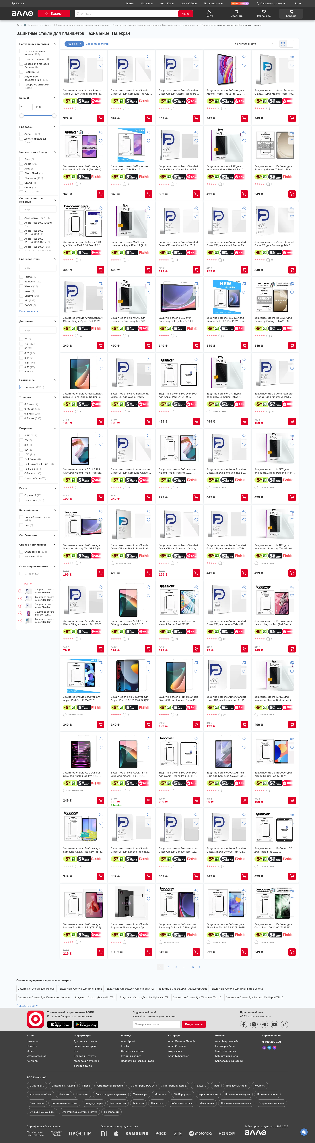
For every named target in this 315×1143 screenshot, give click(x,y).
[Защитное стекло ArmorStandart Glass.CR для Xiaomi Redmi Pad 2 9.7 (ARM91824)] (275, 69)
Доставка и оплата (85, 1041)
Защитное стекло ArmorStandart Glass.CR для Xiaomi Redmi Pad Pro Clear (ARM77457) (226, 244)
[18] (172, 260)
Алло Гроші (128, 1041)
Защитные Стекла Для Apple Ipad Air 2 (130, 988)
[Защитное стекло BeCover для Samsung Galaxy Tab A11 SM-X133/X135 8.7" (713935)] (275, 297)
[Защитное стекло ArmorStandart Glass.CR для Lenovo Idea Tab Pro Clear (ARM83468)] (131, 827)
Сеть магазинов (36, 1055)
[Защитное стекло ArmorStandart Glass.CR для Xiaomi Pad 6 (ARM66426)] (131, 372)
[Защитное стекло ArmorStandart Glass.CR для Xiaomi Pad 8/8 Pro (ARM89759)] (179, 145)
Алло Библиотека (178, 1055)
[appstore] (59, 1024)
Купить (100, 118)
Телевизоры (140, 1094)
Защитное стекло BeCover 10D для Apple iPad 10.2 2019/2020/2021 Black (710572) (273, 850)
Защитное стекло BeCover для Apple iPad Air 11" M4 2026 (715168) (81, 698)
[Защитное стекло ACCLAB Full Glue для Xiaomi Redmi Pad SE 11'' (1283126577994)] (83, 448)
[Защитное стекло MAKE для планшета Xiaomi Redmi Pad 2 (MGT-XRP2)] (227, 145)
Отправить (78, 13)
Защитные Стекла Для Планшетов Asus (182, 988)
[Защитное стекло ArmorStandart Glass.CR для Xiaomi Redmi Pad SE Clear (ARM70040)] (179, 676)
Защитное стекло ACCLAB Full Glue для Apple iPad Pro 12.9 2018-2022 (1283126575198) (81, 774)
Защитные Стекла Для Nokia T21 (94, 997)
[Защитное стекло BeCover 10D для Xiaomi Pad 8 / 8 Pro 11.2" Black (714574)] (83, 221)
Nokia (29, 291)
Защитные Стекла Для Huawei (36, 988)
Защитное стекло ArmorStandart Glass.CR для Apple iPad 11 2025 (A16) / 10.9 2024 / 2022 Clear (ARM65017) (83, 319)
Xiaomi (31, 286)
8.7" (29, 367)
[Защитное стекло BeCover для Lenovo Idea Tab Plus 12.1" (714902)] (131, 145)
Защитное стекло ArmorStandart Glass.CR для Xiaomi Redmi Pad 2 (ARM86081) (45, 591)
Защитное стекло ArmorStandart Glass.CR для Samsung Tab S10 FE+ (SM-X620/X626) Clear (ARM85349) (226, 471)
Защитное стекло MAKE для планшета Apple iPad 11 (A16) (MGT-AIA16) (129, 244)
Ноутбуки (259, 1085)
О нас (30, 1051)
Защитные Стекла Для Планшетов (81, 988)
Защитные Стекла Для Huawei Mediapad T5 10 (254, 997)
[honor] (227, 1134)
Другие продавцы (35, 140)
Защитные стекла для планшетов (180, 25)
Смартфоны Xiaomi (63, 1085)
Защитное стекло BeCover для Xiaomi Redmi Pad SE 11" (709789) (177, 623)
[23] (124, 487)
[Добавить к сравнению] (100, 56)
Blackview (33, 178)
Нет (28, 525)
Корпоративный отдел (229, 1060)
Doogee (31, 192)
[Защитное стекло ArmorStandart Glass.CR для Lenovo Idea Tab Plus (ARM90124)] (227, 524)
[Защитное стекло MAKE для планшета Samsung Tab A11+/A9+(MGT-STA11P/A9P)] (275, 524)
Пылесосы (157, 1103)
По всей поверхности (37, 519)
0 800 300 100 (271, 1041)
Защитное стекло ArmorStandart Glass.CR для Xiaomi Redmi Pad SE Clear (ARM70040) (178, 698)
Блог (76, 1051)
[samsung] (137, 1134)
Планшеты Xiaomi (236, 1085)
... (184, 967)
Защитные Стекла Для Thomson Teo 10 (197, 997)
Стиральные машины (271, 1103)
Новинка (31, 71)
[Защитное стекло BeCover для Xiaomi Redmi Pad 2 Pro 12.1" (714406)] (227, 69)
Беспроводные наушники (111, 1094)
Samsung (32, 281)
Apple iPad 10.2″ (37, 246)
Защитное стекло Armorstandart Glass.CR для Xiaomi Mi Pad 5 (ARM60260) (273, 395)
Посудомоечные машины (236, 1103)
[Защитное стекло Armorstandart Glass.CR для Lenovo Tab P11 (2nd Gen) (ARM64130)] (179, 827)
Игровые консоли (267, 1094)
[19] (172, 487)
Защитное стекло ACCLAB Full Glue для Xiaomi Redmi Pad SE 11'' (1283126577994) (82, 471)
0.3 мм (32, 413)
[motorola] (200, 1134)
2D (28, 440)
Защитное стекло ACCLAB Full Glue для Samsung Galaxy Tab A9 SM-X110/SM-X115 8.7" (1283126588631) (227, 774)
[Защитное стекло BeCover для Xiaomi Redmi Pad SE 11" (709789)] (179, 600)
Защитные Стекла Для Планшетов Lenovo (237, 988)
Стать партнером (226, 1051)
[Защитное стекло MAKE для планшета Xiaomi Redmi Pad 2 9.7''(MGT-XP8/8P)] (275, 676)
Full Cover (32, 459)
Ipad (216, 1085)
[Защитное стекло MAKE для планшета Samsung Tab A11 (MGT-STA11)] (227, 372)
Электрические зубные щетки (79, 1111)
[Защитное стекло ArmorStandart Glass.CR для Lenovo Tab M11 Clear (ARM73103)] (227, 600)
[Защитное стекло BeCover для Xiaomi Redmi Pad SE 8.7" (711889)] (275, 751)
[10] (220, 715)
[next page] (199, 967)
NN (29, 300)
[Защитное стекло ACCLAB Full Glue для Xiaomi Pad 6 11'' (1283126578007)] (131, 751)
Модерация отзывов (86, 1060)
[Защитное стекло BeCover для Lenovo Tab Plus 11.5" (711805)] (83, 903)
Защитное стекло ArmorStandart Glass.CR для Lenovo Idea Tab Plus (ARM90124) (226, 547)
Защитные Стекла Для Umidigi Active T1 (144, 997)
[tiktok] (284, 1024)
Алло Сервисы (177, 1046)
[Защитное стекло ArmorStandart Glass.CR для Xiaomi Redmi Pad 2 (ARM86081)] (83, 69)
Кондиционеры (94, 1103)
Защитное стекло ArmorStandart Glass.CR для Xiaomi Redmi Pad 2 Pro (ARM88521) (45, 606)
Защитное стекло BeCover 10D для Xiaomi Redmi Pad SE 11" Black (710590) (178, 774)
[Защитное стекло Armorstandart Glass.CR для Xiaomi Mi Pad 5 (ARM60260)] (275, 372)
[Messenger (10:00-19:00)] (274, 1047)
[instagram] (254, 1024)
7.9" (29, 343)
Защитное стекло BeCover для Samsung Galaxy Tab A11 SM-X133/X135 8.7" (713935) (273, 319)
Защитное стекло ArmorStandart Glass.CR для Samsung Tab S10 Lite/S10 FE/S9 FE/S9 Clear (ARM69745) (274, 244)
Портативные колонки (64, 1103)
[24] (172, 639)
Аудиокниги (175, 1051)
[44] (124, 411)
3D (28, 444)
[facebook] (243, 1024)
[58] (172, 715)
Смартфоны (37, 1085)
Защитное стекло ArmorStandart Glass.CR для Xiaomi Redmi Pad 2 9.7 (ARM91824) (45, 621)
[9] (77, 184)
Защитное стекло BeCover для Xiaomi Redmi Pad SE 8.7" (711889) (273, 774)
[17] (172, 866)
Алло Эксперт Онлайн (181, 1041)
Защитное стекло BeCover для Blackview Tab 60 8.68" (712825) (226, 926)
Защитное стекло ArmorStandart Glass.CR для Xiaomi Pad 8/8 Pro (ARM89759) (179, 168)
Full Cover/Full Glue (39, 463)
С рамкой (33, 495)
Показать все (27, 311)
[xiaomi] (104, 1134)
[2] (124, 108)
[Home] (18, 25)
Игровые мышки (208, 1094)
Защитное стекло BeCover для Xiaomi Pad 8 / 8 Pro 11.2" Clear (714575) (226, 319)
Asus (29, 168)
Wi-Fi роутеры (182, 1094)
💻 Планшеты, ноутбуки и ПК (39, 25)
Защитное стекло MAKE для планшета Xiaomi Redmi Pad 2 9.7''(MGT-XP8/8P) (272, 698)
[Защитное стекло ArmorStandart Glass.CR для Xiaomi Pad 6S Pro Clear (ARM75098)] (227, 676)
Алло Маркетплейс (227, 1041)
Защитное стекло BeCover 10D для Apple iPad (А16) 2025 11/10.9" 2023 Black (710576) (178, 395)
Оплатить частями (132, 1051)
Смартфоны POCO (142, 1085)
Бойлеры (138, 1103)
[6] (77, 411)
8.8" (28, 372)
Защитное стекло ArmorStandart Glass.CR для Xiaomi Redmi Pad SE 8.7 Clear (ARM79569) (82, 395)
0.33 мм (32, 418)
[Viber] (264, 1047)
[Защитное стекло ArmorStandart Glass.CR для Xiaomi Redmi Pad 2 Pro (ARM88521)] (179, 69)
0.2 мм (31, 404)
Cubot (30, 187)
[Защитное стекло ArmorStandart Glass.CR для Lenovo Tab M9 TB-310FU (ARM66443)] (83, 600)
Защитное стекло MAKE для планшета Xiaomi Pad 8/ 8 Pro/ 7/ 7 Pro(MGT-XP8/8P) (274, 471)
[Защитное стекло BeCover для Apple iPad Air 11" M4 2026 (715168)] (83, 676)
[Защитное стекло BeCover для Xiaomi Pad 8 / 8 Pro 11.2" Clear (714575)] (227, 297)
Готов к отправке (37, 59)
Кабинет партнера (226, 1055)
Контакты (32, 1060)
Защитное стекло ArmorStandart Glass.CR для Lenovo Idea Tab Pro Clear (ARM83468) (130, 850)
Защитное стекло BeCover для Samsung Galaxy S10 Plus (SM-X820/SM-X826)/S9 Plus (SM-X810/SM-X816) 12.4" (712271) (178, 926)
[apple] (116, 1134)
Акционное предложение (37, 78)
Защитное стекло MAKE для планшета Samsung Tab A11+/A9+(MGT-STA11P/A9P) (275, 547)
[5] (77, 563)
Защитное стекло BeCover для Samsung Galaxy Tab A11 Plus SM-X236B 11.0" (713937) (273, 168)
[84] (220, 260)
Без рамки (34, 500)
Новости (32, 1046)
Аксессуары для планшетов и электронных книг (83, 25)
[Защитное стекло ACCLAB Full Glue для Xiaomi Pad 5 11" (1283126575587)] (131, 600)
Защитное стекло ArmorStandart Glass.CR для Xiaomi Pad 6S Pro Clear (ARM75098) (226, 698)
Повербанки (111, 1111)
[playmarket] (85, 1024)
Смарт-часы (37, 1103)
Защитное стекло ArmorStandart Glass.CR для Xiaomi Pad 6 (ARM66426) (130, 395)
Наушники (82, 1094)
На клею (33, 556)
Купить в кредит (131, 1055)
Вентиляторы (118, 1103)
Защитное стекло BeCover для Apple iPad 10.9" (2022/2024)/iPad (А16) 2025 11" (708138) (131, 698)
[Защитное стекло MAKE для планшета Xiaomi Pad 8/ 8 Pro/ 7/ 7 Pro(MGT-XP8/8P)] (275, 448)
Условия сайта (83, 1065)
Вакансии (32, 1041)
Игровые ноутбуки (40, 1094)
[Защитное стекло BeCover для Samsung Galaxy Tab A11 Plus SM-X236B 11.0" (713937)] (275, 145)
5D (28, 449)
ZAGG (30, 305)
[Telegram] (269, 1047)
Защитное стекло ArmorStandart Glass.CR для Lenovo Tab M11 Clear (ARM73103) (226, 623)
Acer (29, 159)
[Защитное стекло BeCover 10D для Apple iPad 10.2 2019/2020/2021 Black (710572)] (275, 827)
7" (28, 338)
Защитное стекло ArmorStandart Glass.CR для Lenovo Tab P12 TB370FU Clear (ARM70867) (226, 850)
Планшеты (200, 1085)
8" (28, 348)
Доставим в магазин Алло (36, 65)
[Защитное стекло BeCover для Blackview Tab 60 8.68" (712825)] (227, 903)
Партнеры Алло (225, 1046)
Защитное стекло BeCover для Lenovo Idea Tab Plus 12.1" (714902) (129, 168)
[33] (77, 108)
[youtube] (274, 1024)
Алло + (32, 133)
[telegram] (264, 1024)
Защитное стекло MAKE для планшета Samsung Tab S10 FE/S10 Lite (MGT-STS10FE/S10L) (128, 319)
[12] (172, 563)
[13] (220, 108)
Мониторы (161, 1094)
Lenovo (31, 295)
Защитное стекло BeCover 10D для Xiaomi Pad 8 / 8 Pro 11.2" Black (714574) (82, 244)
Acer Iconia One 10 (37, 217)
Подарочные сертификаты (137, 1060)
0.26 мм (32, 408)
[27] (172, 108)
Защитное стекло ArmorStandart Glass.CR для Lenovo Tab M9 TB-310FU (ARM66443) (83, 623)
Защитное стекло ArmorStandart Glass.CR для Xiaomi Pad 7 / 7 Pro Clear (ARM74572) (178, 244)
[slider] (21, 115)
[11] (268, 260)
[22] (77, 336)
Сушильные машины (42, 1111)
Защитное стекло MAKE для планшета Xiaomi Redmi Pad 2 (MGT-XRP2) (225, 168)
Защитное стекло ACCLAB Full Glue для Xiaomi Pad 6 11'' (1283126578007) (129, 774)
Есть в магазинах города (34, 53)
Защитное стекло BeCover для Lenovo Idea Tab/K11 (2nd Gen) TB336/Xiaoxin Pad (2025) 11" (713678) (82, 168)
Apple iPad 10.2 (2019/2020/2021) (37, 240)
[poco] (161, 1134)
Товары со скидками (36, 86)
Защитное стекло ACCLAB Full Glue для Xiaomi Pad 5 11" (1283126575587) (129, 623)
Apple (31, 163)
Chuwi (30, 182)
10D (29, 454)
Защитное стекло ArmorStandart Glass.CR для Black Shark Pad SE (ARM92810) (131, 547)
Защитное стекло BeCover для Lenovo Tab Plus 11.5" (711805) (82, 926)
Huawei (30, 276)
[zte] (178, 1134)
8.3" (29, 353)
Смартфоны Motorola (173, 1085)
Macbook (64, 1094)
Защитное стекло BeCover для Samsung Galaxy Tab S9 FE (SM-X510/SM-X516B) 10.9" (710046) (83, 547)
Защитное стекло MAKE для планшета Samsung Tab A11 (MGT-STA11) (224, 395)
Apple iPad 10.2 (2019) (38, 224)
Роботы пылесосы (181, 1103)
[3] (124, 184)
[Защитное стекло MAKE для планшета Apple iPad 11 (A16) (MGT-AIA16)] (131, 221)
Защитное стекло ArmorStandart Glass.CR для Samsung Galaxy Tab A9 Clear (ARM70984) (178, 547)
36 (192, 967)
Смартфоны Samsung (110, 1085)
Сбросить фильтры (97, 43)
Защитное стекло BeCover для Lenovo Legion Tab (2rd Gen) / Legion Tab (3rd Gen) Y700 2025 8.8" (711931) (274, 623)
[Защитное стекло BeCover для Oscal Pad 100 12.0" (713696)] (275, 903)
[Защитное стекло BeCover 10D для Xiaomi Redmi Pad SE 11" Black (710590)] (179, 751)
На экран (34, 387)
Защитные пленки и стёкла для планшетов (136, 25)
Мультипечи (207, 1103)
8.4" (28, 357)
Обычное (32, 473)
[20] (268, 411)
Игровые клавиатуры (237, 1094)
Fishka (125, 1046)
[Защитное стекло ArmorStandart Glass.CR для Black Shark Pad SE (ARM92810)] (131, 524)
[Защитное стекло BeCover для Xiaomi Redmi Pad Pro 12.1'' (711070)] (179, 448)
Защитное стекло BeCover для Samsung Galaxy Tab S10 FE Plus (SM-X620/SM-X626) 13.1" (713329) (83, 850)
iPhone (86, 1085)
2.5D (30, 435)
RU (296, 3)
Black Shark (33, 173)
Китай (31, 573)
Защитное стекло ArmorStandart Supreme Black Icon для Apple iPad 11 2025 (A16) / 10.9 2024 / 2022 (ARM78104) (130, 926)
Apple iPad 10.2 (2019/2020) (33, 232)
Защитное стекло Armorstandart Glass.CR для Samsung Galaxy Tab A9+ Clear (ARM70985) (130, 471)
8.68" (29, 362)
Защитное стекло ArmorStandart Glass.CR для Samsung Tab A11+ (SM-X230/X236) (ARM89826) (45, 598)
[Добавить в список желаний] (100, 65)
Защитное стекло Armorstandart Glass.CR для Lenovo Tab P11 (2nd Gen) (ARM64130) (178, 850)
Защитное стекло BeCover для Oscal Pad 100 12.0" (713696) (273, 926)
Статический (35, 551)
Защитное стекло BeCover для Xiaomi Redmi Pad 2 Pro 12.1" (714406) (45, 613)
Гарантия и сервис (85, 1046)
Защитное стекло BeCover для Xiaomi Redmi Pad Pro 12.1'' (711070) (177, 471)
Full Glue (32, 468)
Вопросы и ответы (85, 1055)
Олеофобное (35, 478)
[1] (268, 108)
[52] (220, 639)
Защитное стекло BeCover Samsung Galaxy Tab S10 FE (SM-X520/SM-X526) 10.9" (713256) (176, 319)
